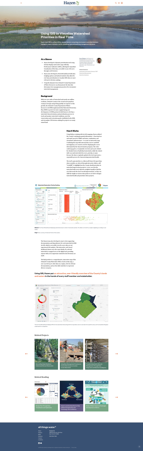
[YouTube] (41, 443)
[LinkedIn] (39, 443)
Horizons (40, 436)
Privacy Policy (74, 447)
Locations (40, 439)
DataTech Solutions (84, 75)
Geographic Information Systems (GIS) (88, 71)
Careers (40, 438)
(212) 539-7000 (53, 436)
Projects (40, 432)
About (39, 431)
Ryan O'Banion (82, 58)
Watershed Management (85, 73)
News (39, 434)
